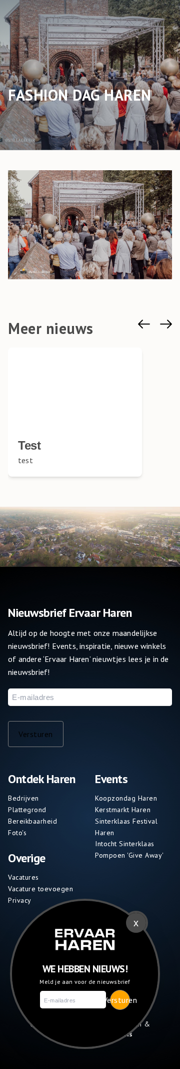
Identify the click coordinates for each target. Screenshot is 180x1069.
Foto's (17, 832)
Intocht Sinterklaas (124, 843)
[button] (144, 324)
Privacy (20, 900)
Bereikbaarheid (32, 821)
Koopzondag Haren (126, 798)
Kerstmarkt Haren (122, 809)
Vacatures (23, 877)
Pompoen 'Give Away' (129, 855)
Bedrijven (23, 798)
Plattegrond (27, 809)
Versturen (35, 734)
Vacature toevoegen (40, 888)
